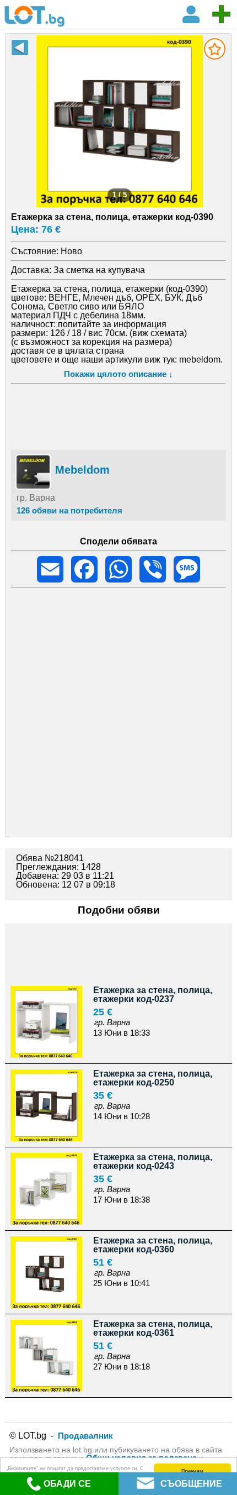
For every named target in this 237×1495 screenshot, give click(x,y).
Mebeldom (82, 469)
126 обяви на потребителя (69, 510)
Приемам (192, 1470)
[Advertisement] (119, 415)
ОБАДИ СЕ (67, 1483)
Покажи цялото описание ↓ (118, 374)
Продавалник (85, 1435)
